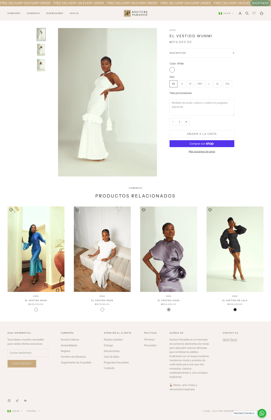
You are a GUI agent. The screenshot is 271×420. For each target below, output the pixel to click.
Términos (149, 339)
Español (32, 411)
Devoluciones (112, 351)
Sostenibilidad (69, 345)
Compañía (14, 13)
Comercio (33, 13)
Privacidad (150, 345)
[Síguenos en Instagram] (9, 400)
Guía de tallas (111, 356)
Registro (65, 351)
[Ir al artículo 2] (41, 49)
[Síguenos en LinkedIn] (25, 400)
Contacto (109, 368)
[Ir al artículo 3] (41, 65)
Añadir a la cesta (202, 134)
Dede (173, 30)
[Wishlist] (254, 13)
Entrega (108, 345)
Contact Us (230, 333)
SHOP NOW (260, 3)
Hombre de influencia (73, 356)
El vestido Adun (36, 300)
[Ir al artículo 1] (41, 34)
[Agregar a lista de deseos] (11, 210)
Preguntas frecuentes (116, 362)
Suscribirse (22, 363)
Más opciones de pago (202, 151)
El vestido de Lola (235, 300)
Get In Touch (230, 339)
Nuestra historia (70, 339)
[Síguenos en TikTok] (17, 400)
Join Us (74, 13)
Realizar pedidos (113, 339)
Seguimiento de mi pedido (76, 362)
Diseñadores (54, 13)
